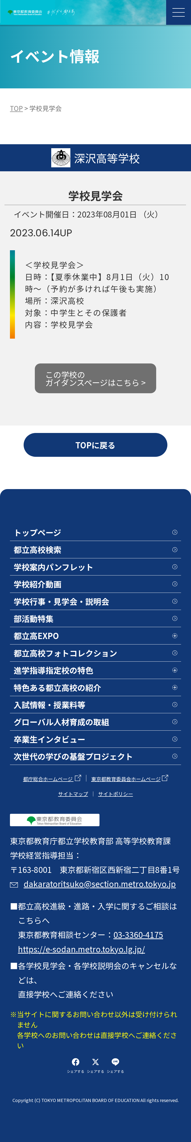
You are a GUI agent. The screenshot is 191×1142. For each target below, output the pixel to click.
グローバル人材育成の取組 (61, 721)
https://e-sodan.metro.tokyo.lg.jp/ (81, 949)
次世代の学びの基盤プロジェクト (73, 756)
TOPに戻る (95, 445)
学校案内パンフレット (54, 566)
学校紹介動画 (37, 584)
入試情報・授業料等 (49, 704)
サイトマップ (73, 793)
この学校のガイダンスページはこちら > (95, 378)
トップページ (37, 532)
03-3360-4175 (138, 934)
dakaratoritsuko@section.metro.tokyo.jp (100, 883)
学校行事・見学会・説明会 (61, 601)
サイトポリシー (115, 793)
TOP (16, 108)
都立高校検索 (37, 549)
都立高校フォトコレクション (65, 653)
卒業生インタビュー (49, 739)
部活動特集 (33, 618)
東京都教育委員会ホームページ (126, 779)
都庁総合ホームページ (48, 779)
